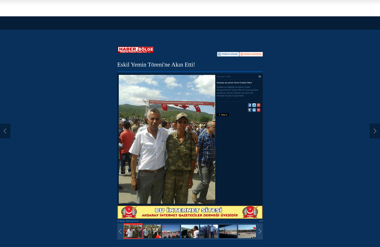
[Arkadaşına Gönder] (260, 76)
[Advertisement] (89, 21)
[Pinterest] (258, 110)
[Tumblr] (249, 110)
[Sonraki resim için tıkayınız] (167, 203)
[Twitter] (254, 105)
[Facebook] (249, 105)
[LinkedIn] (254, 110)
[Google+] (258, 105)
